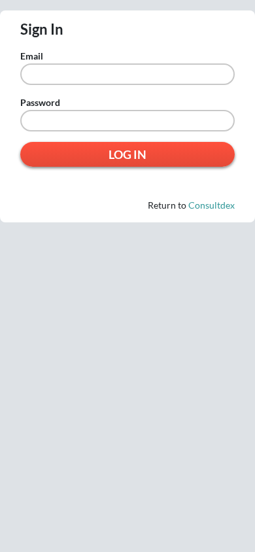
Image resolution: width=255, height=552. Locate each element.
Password (40, 102)
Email (31, 56)
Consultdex (211, 205)
